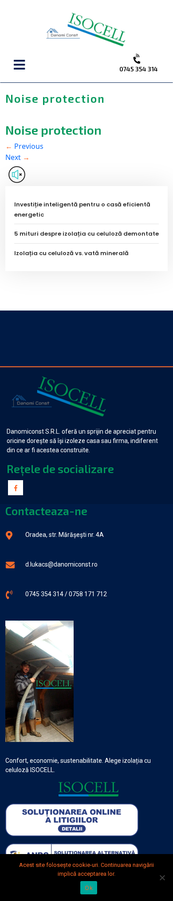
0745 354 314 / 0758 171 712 (66, 594)
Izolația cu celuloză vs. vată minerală (71, 253)
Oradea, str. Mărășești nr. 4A (64, 534)
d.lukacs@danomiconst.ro (61, 564)
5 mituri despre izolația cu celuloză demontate (86, 233)
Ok (89, 887)
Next (17, 157)
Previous (24, 146)
